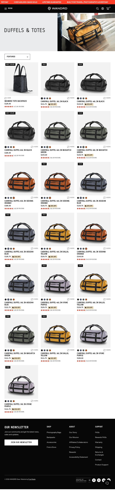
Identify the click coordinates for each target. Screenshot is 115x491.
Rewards (72, 452)
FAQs (97, 432)
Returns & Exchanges (99, 453)
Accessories (51, 442)
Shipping (98, 447)
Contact (98, 460)
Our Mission (74, 437)
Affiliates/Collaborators (78, 442)
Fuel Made (31, 479)
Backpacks (51, 437)
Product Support (101, 465)
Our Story (73, 432)
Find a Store (51, 447)
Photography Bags (54, 432)
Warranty (98, 442)
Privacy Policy (74, 447)
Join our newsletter (21, 442)
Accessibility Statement (78, 457)
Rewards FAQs (101, 437)
